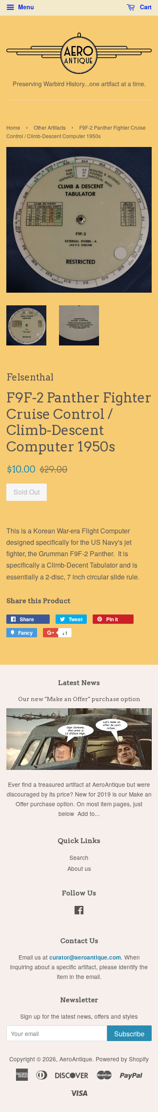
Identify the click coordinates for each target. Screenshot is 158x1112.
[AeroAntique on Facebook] (79, 911)
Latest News (79, 683)
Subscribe (129, 1034)
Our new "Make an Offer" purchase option (79, 699)
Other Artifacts (50, 127)
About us (79, 868)
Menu (25, 7)
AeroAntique (75, 1059)
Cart (145, 7)
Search (79, 857)
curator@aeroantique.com (85, 957)
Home (13, 127)
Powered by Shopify (122, 1059)
